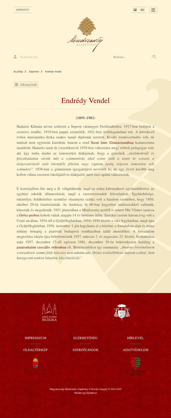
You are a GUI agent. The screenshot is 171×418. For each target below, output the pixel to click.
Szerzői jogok (86, 349)
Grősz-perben (29, 215)
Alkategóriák (27, 84)
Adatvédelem (135, 349)
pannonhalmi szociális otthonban (41, 247)
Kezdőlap (18, 71)
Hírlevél (135, 338)
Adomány (22, 10)
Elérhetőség (85, 338)
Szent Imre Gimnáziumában (112, 142)
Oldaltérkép (35, 349)
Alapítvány (34, 71)
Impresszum (35, 338)
